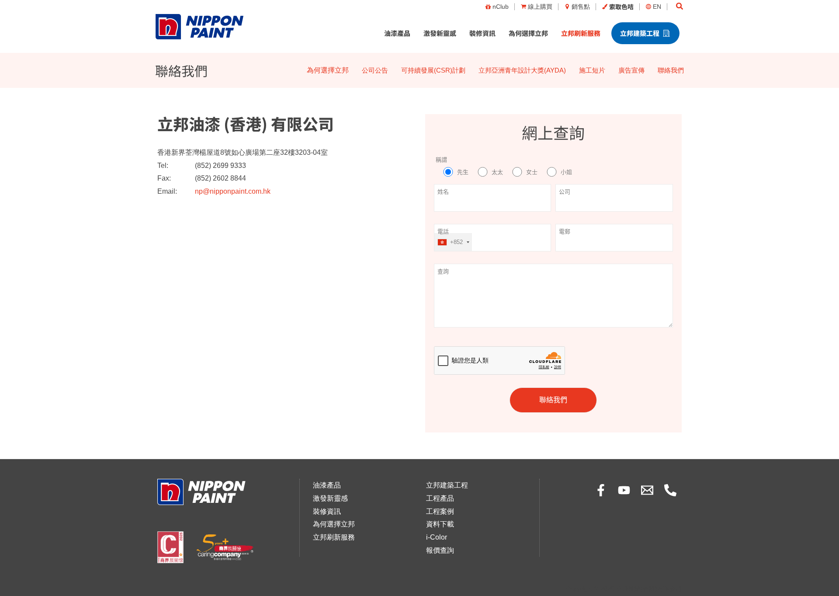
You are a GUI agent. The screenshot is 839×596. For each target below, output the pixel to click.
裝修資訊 (482, 33)
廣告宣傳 (631, 70)
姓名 (442, 191)
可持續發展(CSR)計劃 (433, 70)
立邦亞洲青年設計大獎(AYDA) (522, 70)
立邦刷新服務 (580, 33)
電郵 (563, 231)
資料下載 (440, 524)
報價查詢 (440, 550)
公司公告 (375, 70)
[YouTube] (624, 490)
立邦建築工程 (639, 33)
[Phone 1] (670, 490)
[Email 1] (647, 490)
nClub (500, 6)
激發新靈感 (439, 33)
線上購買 (540, 6)
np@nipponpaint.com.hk (232, 191)
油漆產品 (397, 33)
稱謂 (441, 160)
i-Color (436, 537)
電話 (449, 236)
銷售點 (581, 6)
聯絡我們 (671, 70)
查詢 (442, 271)
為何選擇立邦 (528, 33)
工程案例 (440, 511)
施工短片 (592, 70)
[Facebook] (600, 490)
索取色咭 (621, 6)
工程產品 (440, 498)
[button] (680, 6)
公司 (563, 191)
